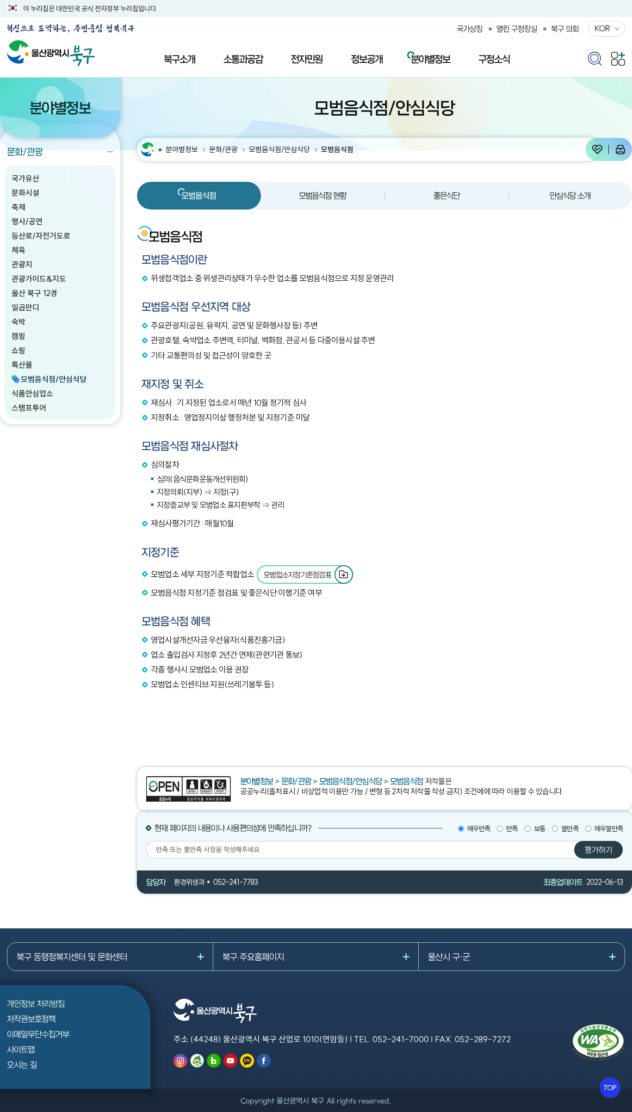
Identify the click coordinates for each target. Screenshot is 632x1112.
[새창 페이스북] (264, 1061)
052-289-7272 (483, 1039)
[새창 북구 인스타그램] (180, 1061)
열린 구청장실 (516, 28)
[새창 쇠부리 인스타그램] (197, 1061)
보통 (539, 828)
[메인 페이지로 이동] (51, 45)
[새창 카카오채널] (247, 1061)
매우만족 (478, 828)
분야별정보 (430, 58)
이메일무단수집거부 (38, 1034)
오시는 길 (22, 1064)
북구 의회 (565, 28)
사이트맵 (21, 1049)
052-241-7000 (400, 1039)
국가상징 (470, 28)
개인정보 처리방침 (36, 1003)
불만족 (569, 828)
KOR (602, 28)
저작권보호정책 (31, 1019)
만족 (511, 828)
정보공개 (367, 58)
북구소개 (179, 58)
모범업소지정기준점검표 (297, 574)
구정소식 (494, 58)
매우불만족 (609, 828)
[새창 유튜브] (230, 1061)
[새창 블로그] (214, 1061)
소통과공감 (243, 58)
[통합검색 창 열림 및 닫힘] (595, 57)
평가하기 (599, 849)
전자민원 (306, 58)
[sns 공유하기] (597, 149)
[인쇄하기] (620, 149)
